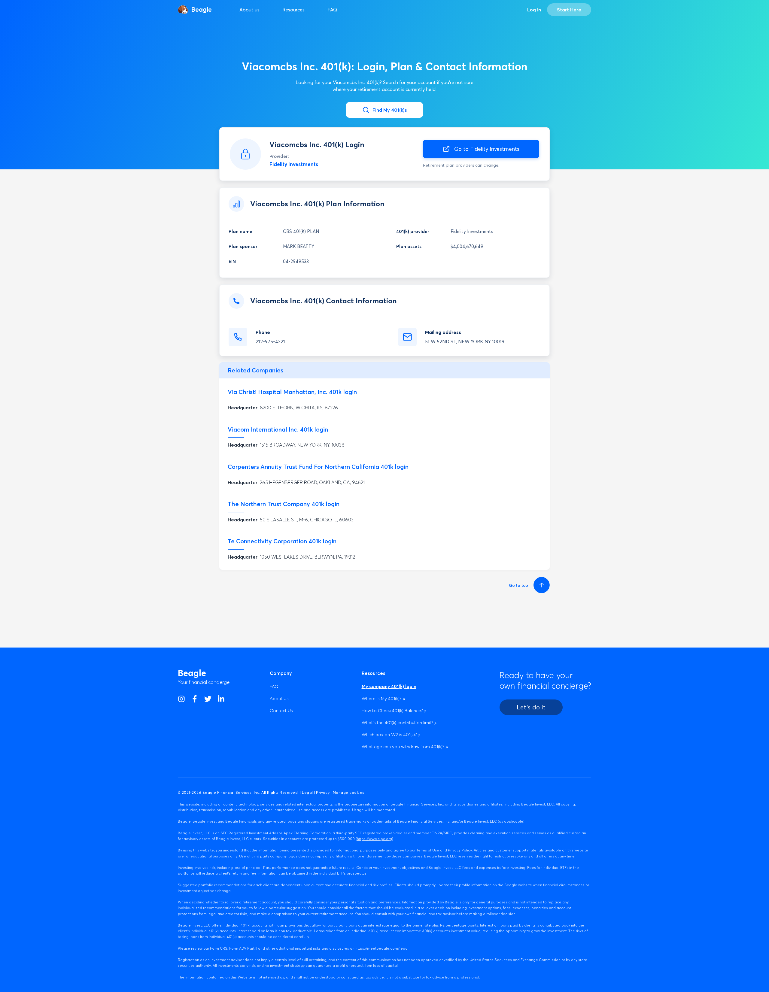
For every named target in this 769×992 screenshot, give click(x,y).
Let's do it (531, 707)
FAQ (332, 10)
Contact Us (281, 710)
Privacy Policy (460, 850)
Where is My (382, 698)
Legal (307, 792)
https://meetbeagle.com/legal (382, 948)
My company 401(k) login (389, 686)
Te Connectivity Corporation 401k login (282, 541)
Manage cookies (348, 792)
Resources (293, 10)
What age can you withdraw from (403, 746)
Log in (534, 10)
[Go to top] (541, 585)
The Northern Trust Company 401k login (283, 504)
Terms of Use (427, 850)
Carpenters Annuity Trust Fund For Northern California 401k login (318, 466)
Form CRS (218, 948)
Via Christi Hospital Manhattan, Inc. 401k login (292, 392)
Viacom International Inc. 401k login (278, 429)
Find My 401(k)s (389, 110)
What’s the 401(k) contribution (398, 722)
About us (249, 10)
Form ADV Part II (243, 948)
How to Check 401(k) (393, 710)
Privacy (323, 792)
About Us (279, 698)
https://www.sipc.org (374, 838)
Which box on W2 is (390, 734)
